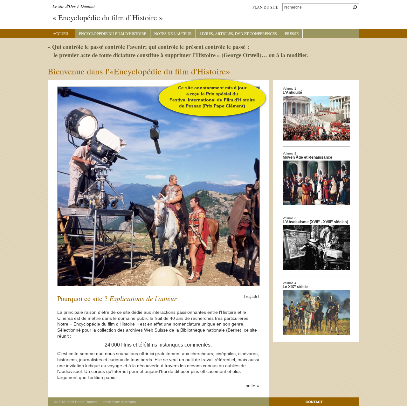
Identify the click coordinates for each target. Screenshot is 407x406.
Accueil (61, 33)
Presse (292, 33)
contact (314, 401)
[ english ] (251, 296)
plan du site (265, 7)
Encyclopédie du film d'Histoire (112, 33)
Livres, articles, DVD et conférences (238, 33)
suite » (252, 385)
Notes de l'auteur (173, 33)
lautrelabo (128, 401)
